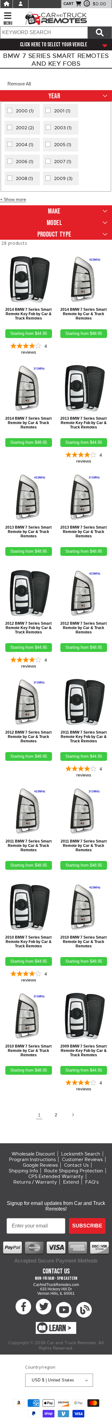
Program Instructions (32, 1159)
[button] (19, 83)
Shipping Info (23, 1171)
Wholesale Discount (33, 1154)
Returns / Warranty (35, 1182)
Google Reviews (40, 1165)
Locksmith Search (80, 1154)
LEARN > (60, 1328)
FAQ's (92, 1182)
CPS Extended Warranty (55, 1176)
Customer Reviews (82, 1159)
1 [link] (39, 1115)
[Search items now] (99, 32)
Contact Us (76, 1165)
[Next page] (73, 1115)
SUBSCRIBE (87, 1225)
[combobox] (43, 32)
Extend (71, 1182)
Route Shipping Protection (73, 1171)
